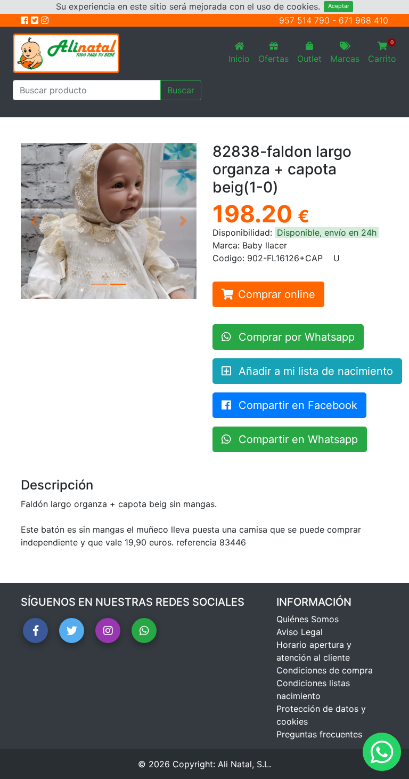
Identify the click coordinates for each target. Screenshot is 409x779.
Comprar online (276, 294)
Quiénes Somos (307, 619)
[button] (34, 221)
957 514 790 (304, 20)
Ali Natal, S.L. (244, 764)
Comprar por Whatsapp (295, 337)
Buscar (180, 90)
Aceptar (338, 6)
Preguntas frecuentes (319, 734)
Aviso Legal (299, 632)
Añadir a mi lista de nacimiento (314, 371)
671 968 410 (363, 20)
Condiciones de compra (324, 670)
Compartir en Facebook (296, 405)
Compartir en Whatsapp (296, 439)
